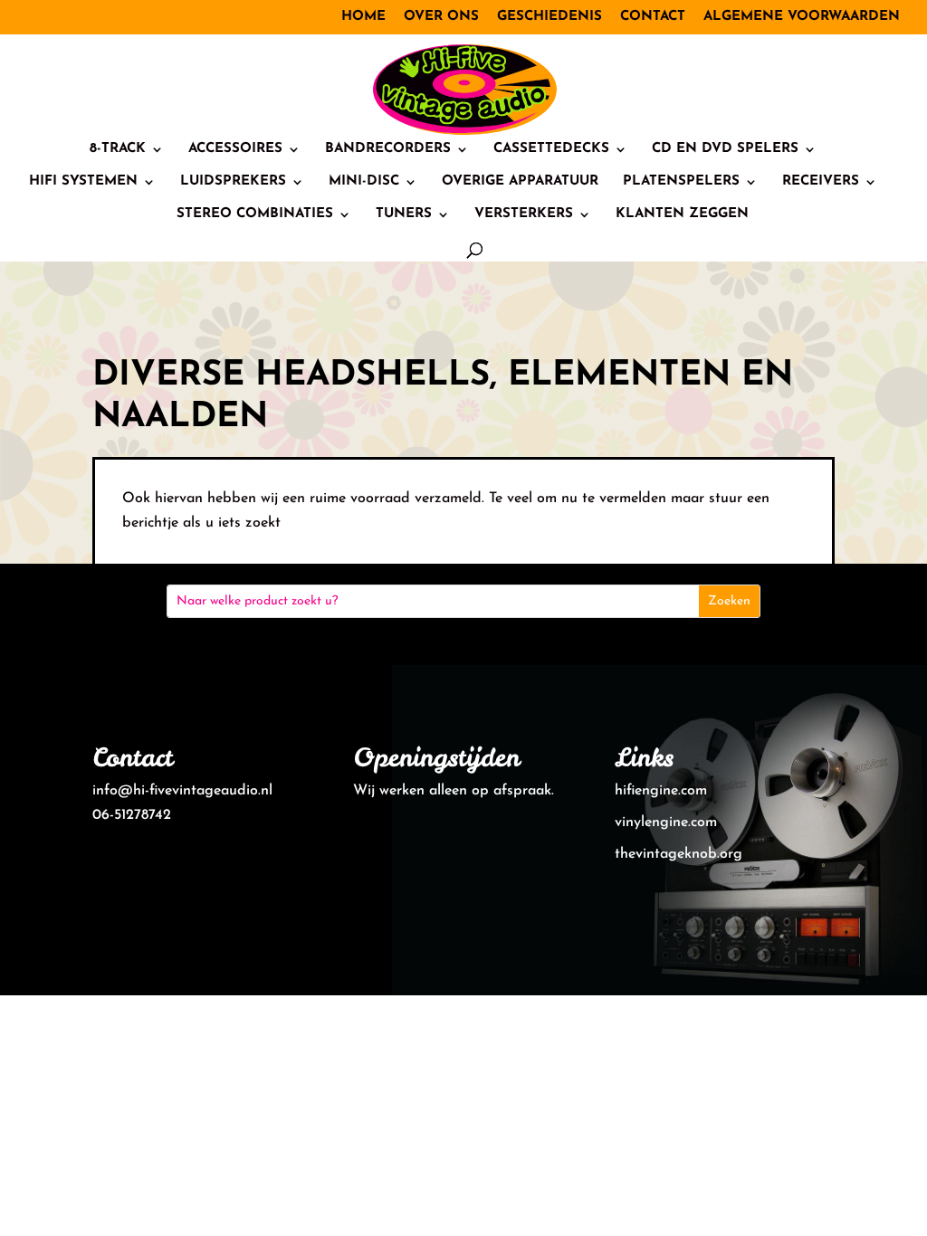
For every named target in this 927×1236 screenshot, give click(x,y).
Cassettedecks (551, 149)
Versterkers (523, 214)
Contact (652, 17)
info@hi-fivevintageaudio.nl (182, 791)
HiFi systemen (83, 182)
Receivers (820, 182)
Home (363, 17)
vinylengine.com (666, 822)
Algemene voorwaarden (801, 17)
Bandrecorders (388, 149)
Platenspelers (681, 182)
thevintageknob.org (678, 854)
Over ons (441, 17)
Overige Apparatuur (520, 182)
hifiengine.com (661, 791)
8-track (118, 149)
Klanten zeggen (682, 214)
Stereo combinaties (255, 214)
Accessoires (235, 149)
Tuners (404, 214)
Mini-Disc (364, 182)
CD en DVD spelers (725, 149)
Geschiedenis (549, 17)
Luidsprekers (233, 182)
